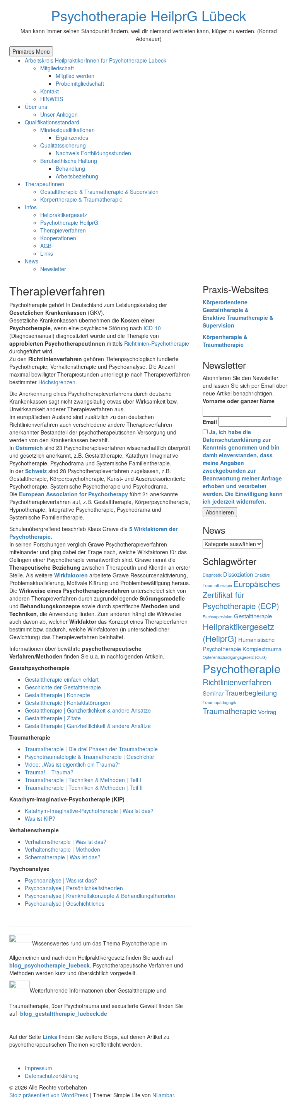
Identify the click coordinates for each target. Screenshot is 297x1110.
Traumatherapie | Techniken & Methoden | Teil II (84, 787)
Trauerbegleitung (251, 693)
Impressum (38, 1068)
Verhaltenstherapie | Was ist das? (65, 841)
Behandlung (70, 168)
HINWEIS (51, 99)
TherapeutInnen (44, 184)
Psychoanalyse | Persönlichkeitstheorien (74, 888)
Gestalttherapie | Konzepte (57, 695)
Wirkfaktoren (71, 575)
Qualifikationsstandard (52, 122)
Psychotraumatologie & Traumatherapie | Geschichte (89, 756)
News (31, 261)
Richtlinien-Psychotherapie (156, 343)
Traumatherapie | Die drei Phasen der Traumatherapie (91, 749)
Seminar (213, 693)
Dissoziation (238, 574)
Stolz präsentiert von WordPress (49, 1095)
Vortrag (267, 712)
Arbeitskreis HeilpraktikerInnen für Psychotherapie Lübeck (95, 60)
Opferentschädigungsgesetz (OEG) (235, 657)
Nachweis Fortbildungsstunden (93, 153)
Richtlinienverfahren (237, 681)
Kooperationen (58, 238)
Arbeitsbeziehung (77, 176)
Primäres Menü (31, 51)
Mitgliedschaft (57, 68)
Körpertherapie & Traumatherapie (81, 199)
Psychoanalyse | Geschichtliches (64, 903)
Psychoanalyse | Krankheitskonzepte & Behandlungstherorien (100, 896)
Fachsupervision (217, 616)
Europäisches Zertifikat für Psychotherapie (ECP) (241, 595)
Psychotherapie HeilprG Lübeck (148, 15)
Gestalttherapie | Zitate (53, 718)
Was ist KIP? (40, 818)
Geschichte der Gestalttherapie (63, 687)
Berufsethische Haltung (68, 161)
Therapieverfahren (63, 230)
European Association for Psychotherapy (73, 494)
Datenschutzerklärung (52, 1075)
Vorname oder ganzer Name (239, 401)
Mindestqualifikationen (67, 130)
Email (210, 422)
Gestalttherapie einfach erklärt (62, 679)
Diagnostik (212, 575)
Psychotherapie (241, 668)
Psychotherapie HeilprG (69, 222)
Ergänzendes (72, 137)
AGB (45, 245)
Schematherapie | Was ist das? (63, 857)
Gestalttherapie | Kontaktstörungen (67, 702)
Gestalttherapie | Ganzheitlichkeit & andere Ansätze (88, 710)
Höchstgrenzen (56, 382)
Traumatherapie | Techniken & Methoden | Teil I (83, 780)
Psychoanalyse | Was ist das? (61, 880)
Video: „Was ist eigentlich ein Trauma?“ (72, 764)
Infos (31, 207)
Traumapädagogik (219, 702)
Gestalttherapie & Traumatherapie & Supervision (99, 191)
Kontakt (49, 91)
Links (46, 253)
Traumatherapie (229, 710)
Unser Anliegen (59, 114)
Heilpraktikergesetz (63, 215)
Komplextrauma (262, 649)
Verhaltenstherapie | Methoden (62, 849)
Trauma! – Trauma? (49, 772)
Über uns (36, 106)
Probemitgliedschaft (80, 83)
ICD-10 (152, 328)
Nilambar (163, 1095)
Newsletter (53, 269)
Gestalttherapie (253, 616)
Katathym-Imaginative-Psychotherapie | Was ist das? (89, 811)
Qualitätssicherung (63, 145)
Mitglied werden (75, 76)
